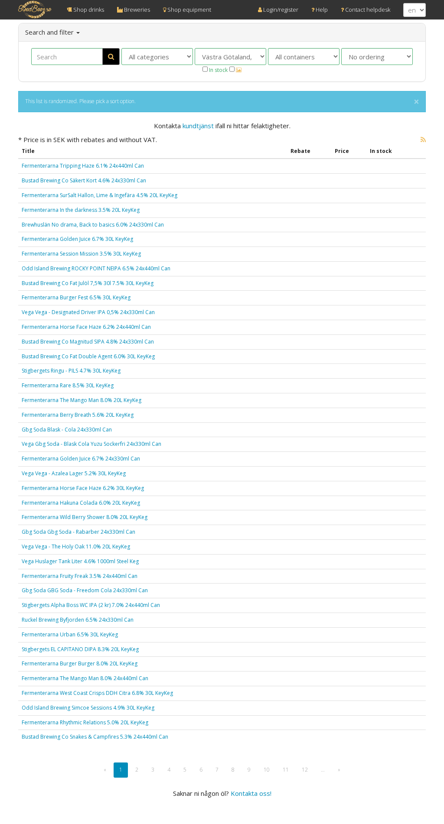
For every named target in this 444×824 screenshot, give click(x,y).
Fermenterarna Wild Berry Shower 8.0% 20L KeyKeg (84, 517)
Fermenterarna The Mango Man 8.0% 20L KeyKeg (81, 400)
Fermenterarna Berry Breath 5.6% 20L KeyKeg (78, 414)
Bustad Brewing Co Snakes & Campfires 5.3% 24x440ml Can (95, 736)
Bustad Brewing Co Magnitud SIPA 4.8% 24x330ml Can (88, 341)
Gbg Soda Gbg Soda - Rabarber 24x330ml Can (78, 531)
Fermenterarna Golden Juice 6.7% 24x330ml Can (81, 458)
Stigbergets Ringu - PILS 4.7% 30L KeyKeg (71, 370)
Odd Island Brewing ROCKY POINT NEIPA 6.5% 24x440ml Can (96, 268)
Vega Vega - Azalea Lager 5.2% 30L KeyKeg (74, 473)
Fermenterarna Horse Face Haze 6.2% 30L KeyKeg (83, 488)
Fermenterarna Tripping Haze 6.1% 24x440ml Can (83, 165)
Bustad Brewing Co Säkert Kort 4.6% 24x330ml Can (84, 180)
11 (286, 769)
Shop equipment (188, 9)
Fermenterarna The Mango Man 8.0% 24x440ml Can (85, 678)
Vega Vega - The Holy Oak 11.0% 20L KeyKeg (76, 546)
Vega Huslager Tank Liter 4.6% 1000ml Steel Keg (80, 561)
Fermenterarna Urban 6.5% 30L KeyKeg (70, 634)
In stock (218, 70)
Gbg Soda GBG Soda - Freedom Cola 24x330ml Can (85, 590)
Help (321, 9)
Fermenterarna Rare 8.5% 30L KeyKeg (68, 385)
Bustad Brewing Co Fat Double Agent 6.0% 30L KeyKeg (88, 356)
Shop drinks (88, 9)
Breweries (136, 9)
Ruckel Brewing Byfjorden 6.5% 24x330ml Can (78, 619)
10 (267, 769)
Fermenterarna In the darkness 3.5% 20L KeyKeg (81, 210)
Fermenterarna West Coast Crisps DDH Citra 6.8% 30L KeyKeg (97, 693)
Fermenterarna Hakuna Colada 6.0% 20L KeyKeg (81, 502)
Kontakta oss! (251, 793)
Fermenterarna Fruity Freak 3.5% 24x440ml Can (79, 576)
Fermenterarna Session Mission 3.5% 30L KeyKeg (81, 253)
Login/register (280, 9)
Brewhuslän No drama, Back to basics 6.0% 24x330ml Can (93, 224)
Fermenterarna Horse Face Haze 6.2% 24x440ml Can (86, 327)
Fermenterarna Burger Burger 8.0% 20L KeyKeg (79, 663)
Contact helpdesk (367, 9)
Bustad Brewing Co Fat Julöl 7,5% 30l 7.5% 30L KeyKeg (87, 283)
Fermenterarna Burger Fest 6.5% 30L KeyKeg (76, 297)
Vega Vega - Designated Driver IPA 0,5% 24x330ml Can (88, 312)
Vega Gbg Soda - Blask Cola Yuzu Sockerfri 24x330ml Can (91, 444)
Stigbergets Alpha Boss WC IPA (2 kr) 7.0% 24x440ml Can (91, 605)
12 (305, 769)
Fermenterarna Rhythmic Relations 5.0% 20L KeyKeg (85, 722)
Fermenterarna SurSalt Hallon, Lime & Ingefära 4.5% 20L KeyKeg (99, 195)
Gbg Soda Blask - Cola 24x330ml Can (67, 429)
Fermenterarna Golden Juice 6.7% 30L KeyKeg (77, 239)
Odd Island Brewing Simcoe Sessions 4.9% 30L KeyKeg (88, 707)
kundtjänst (198, 125)
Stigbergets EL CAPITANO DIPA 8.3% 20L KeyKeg (80, 649)
